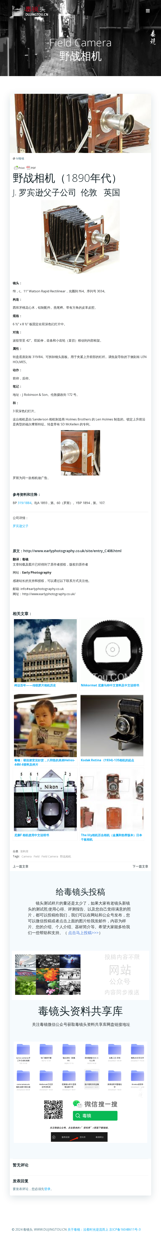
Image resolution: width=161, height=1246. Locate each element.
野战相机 (65, 856)
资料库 (24, 851)
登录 (47, 1189)
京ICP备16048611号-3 (125, 1229)
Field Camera (49, 856)
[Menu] (148, 10)
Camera (27, 856)
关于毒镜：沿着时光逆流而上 (88, 1229)
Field (36, 856)
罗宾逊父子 (20, 526)
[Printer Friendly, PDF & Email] (25, 168)
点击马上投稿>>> (83, 932)
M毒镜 (20, 158)
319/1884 (24, 503)
